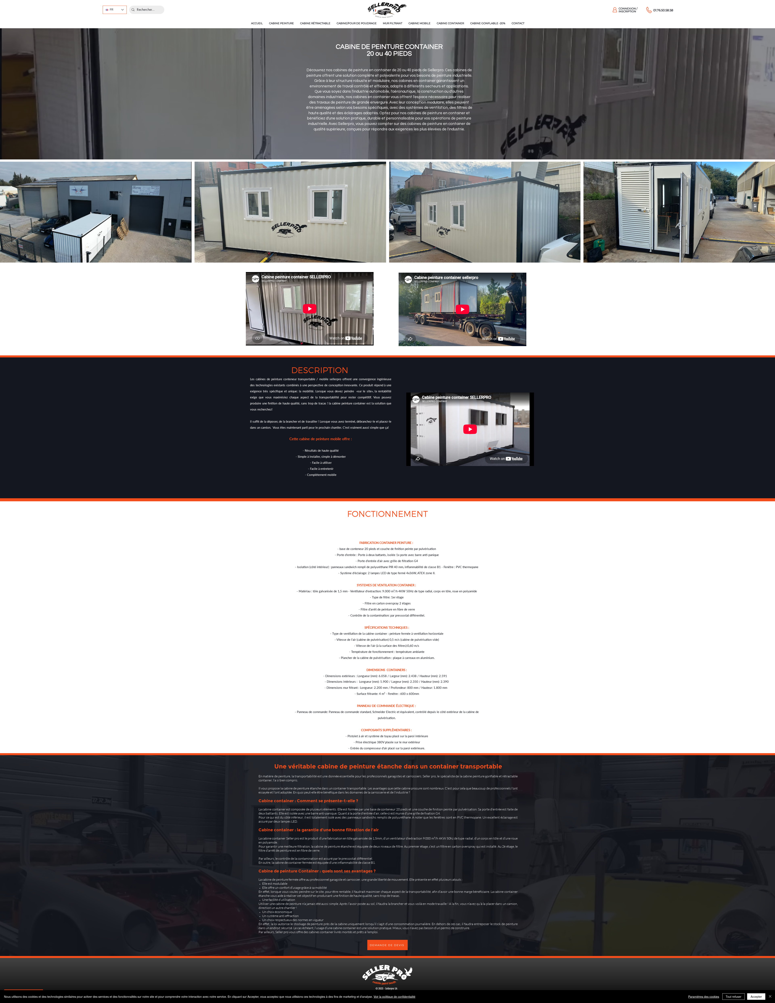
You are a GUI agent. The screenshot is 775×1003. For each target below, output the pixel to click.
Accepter (756, 997)
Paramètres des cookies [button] (703, 997)
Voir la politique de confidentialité (394, 997)
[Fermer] (770, 996)
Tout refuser (733, 997)
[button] (281, 23)
